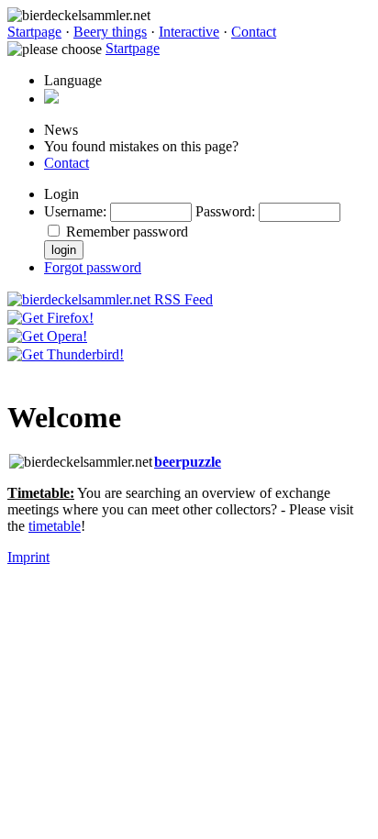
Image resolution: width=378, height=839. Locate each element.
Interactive (189, 31)
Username (73, 211)
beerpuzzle (187, 461)
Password (223, 211)
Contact (253, 31)
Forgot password (92, 267)
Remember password (127, 231)
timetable (54, 526)
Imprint (28, 557)
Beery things (110, 31)
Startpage (34, 31)
